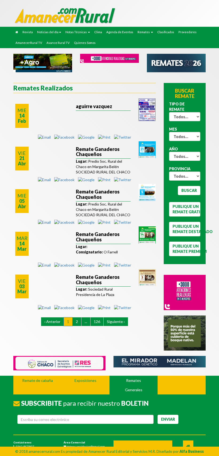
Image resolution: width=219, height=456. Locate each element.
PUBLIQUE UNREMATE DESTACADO (187, 229)
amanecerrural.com (44, 451)
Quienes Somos (85, 42)
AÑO (173, 149)
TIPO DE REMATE (177, 107)
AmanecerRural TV (28, 42)
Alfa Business (191, 451)
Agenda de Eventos (119, 32)
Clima (98, 32)
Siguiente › (116, 321)
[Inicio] (93, 15)
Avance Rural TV (58, 42)
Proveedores (187, 32)
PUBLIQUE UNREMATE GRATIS (187, 209)
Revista (27, 32)
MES (173, 129)
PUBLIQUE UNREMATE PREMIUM (187, 249)
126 (97, 321)
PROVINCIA (179, 168)
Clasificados (165, 32)
